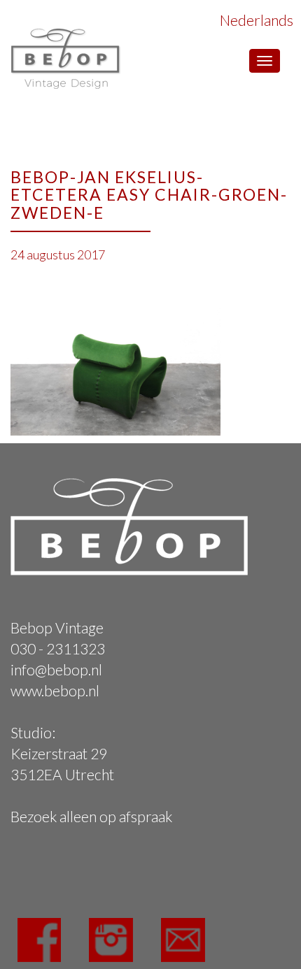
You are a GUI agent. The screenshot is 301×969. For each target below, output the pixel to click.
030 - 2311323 (57, 648)
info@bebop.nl (56, 669)
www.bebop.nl (54, 690)
